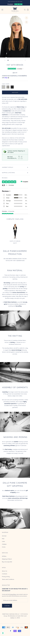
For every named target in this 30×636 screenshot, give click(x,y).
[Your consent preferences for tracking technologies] (2, 633)
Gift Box (4, 556)
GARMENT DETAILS (7, 167)
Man (3, 538)
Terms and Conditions (8, 579)
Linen (3, 541)
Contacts (4, 574)
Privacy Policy (6, 576)
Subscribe (7, 605)
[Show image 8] (20, 60)
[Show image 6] (16, 60)
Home (3, 547)
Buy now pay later (7, 562)
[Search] (25, 9)
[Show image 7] (18, 60)
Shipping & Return (7, 559)
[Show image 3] (11, 60)
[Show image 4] (13, 60)
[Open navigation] (2, 9)
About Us (4, 571)
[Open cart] (27, 10)
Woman (4, 536)
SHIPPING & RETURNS (8, 172)
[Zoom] (26, 17)
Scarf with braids (15, 241)
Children (4, 544)
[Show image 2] (9, 60)
